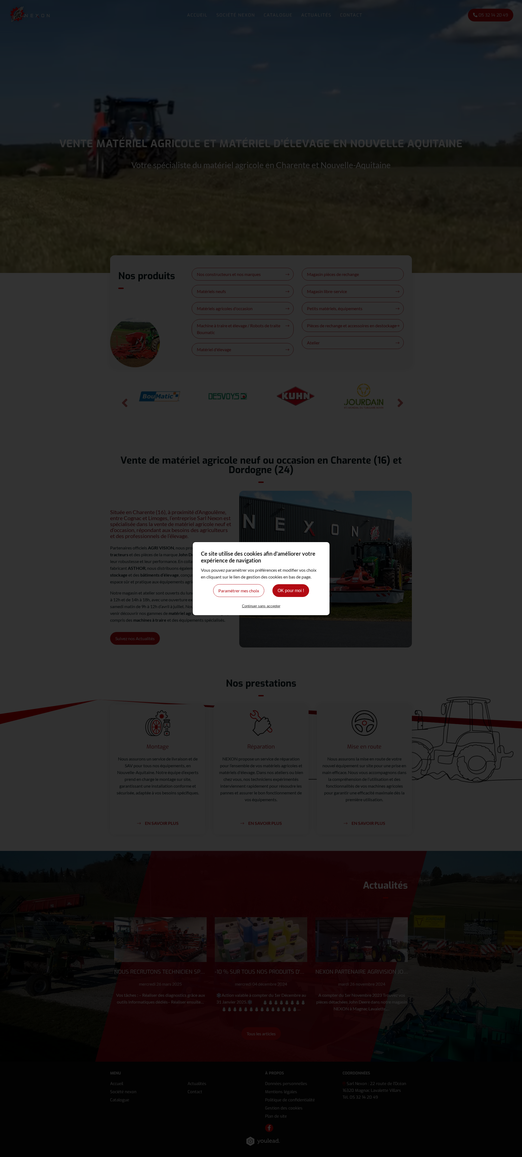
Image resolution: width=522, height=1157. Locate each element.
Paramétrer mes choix (238, 590)
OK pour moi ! (291, 590)
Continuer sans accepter (261, 606)
